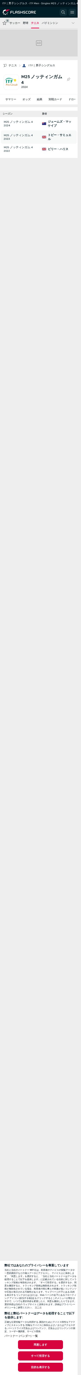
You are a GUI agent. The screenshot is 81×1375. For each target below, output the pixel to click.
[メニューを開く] (72, 12)
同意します (40, 1344)
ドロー (72, 99)
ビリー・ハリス (58, 149)
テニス (13, 65)
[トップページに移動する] (23, 12)
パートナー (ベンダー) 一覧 (21, 1336)
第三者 (38, 1307)
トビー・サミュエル (59, 137)
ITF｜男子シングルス (41, 65)
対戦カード (55, 99)
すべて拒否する (40, 1355)
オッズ (26, 99)
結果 (39, 99)
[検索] (63, 12)
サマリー (10, 99)
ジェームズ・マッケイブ (59, 123)
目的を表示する (40, 1367)
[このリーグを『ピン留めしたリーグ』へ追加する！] (68, 79)
